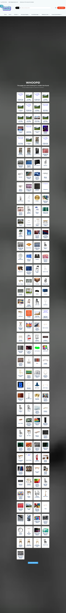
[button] (1, 6)
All (16, 7)
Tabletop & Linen (45, 14)
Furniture (16, 14)
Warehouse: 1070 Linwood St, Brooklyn (27, 2)
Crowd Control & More (56, 14)
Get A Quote (61, 7)
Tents (10, 14)
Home (5, 14)
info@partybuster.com (14, 2)
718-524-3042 (4, 2)
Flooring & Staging (24, 14)
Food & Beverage (34, 14)
